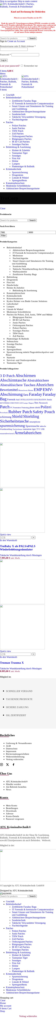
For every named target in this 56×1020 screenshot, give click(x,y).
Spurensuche (32, 425)
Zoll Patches (18, 133)
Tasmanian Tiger (20, 153)
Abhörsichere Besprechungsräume (29, 250)
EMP (38, 389)
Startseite (11, 357)
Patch (5, 406)
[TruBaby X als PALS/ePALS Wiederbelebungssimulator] (22, 486)
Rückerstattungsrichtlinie (17, 754)
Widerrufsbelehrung (15, 756)
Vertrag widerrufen (14, 759)
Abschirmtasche (13, 380)
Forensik (11, 399)
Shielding (31, 416)
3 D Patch (7, 376)
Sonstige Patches (14, 344)
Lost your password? (10, 66)
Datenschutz (11, 748)
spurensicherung (12, 426)
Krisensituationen (15, 298)
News (8, 789)
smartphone (34, 422)
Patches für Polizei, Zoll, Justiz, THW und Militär (29, 314)
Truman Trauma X (12, 662)
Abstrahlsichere (38, 380)
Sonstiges (16, 155)
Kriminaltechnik (14, 296)
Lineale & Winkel (20, 177)
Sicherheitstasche (14, 421)
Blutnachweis (22, 390)
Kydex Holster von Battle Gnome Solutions (27, 301)
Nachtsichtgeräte (20, 119)
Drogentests (17, 175)
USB (43, 429)
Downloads (11, 811)
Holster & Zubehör (21, 150)
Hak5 (18, 400)
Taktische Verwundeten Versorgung (29, 117)
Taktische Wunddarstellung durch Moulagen (33, 269)
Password (5, 54)
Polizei (46, 407)
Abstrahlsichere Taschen (17, 385)
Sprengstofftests (19, 180)
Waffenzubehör (20, 271)
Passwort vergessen (15, 819)
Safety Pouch (44, 411)
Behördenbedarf (14, 247)
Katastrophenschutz (16, 293)
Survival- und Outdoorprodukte (21, 360)
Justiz (49, 399)
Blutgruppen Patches (22, 139)
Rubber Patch (20, 411)
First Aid (16, 158)
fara (25, 394)
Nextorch (43, 403)
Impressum (11, 751)
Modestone (18, 255)
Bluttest (30, 390)
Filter (3, 235)
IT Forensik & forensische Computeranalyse (33, 103)
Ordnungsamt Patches (22, 136)
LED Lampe (23, 403)
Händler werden (13, 784)
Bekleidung (12, 277)
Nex (36, 402)
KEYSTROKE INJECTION (9, 403)
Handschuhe (12, 285)
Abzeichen (45, 385)
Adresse (9, 813)
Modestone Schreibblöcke (19, 312)
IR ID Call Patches (21, 141)
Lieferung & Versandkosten (19, 743)
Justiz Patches (18, 128)
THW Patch (17, 131)
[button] (8, 540)
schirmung (5, 416)
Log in (3, 60)
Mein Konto (11, 805)
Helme (15, 161)
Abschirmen (25, 375)
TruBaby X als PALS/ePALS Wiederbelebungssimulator (17, 548)
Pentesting (25, 408)
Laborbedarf (12, 304)
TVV (38, 429)
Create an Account (16, 41)
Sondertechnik (19, 114)
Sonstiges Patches (20, 144)
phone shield (34, 407)
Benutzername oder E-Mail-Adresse (18, 46)
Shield (17, 416)
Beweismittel (9, 390)
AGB (8, 746)
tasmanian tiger (29, 429)
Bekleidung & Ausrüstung (25, 290)
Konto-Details (12, 816)
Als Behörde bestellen (16, 787)
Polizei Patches (19, 125)
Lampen (16, 163)
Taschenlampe (17, 429)
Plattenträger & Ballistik (23, 166)
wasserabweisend (7, 434)
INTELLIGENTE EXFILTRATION (33, 400)
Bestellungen (12, 808)
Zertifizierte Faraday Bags (24, 101)
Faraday (35, 394)
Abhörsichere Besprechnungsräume (29, 111)
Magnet (31, 403)
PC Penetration (15, 408)
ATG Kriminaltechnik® (17, 781)
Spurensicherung (20, 172)
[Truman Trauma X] (22, 603)
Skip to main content (27, 1)
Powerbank (4, 412)
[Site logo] (18, 6)
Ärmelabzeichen (27, 432)
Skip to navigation (9, 1)
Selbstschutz (12, 341)
